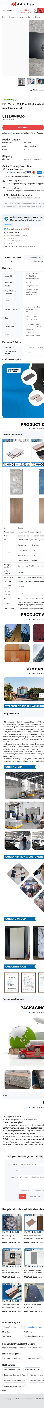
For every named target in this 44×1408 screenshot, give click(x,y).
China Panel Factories (12, 1369)
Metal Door (6, 1332)
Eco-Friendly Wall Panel (12, 1358)
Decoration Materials (34, 17)
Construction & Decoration (17, 17)
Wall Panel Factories (32, 1369)
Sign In (6, 246)
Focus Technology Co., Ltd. (29, 1399)
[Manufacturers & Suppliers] (22, 4)
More (4, 1390)
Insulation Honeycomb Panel (14, 1380)
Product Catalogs (35, 1327)
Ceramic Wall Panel (33, 1358)
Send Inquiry (23, 127)
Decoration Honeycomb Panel (15, 1375)
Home (4, 17)
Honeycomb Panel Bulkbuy (14, 1386)
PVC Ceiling (28, 1332)
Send (22, 1196)
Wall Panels (6, 1336)
